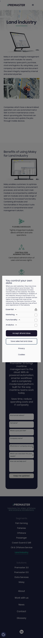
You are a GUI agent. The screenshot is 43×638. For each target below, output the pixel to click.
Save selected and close (21, 341)
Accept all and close (21, 333)
